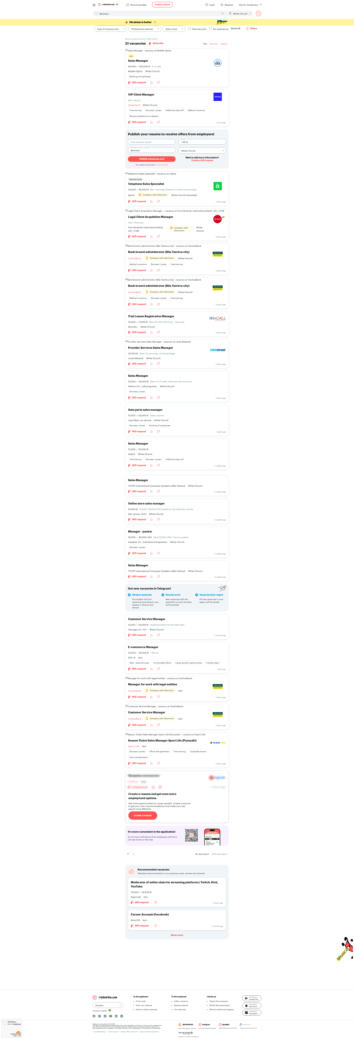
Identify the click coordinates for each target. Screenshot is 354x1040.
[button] (251, 998)
